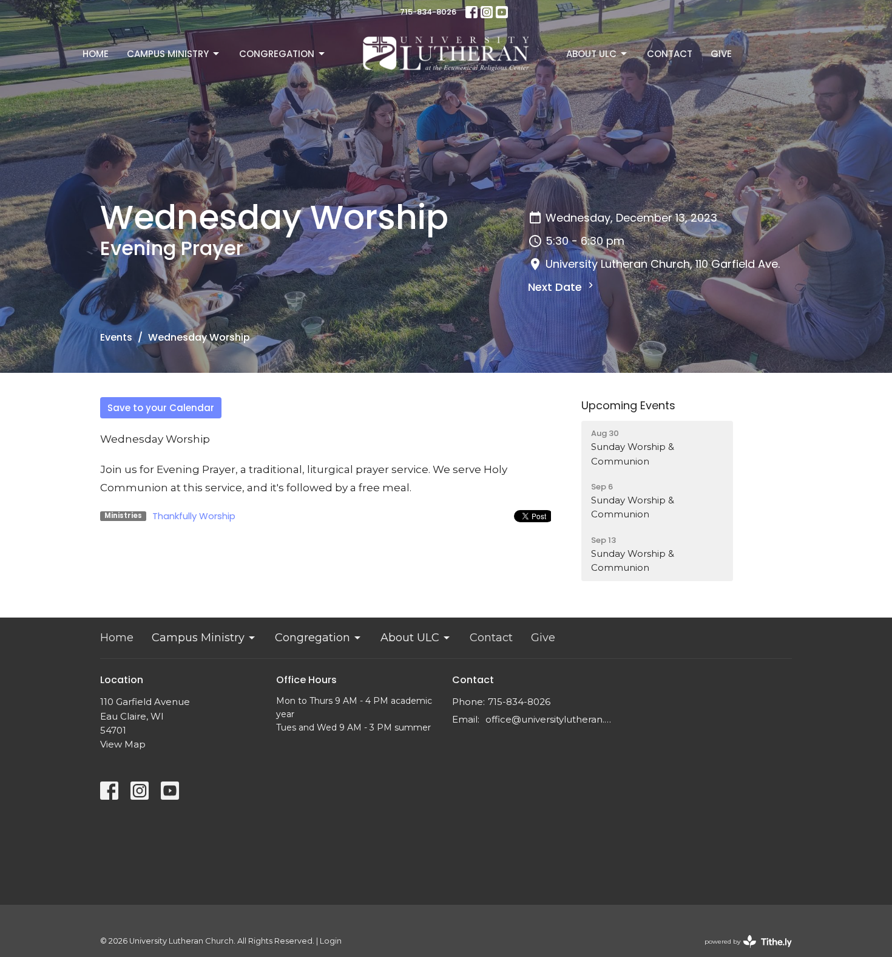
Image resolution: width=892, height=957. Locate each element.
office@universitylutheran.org (550, 719)
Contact (669, 53)
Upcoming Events (628, 405)
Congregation (276, 53)
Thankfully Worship (193, 515)
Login (331, 940)
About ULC (591, 53)
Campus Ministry (168, 53)
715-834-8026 (428, 12)
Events (116, 337)
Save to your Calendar (160, 407)
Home (96, 53)
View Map (123, 744)
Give (721, 53)
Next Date (556, 287)
